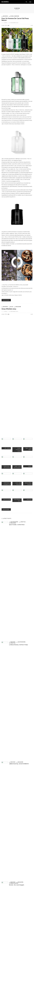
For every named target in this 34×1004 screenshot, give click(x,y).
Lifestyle (22, 521)
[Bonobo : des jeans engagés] (5, 940)
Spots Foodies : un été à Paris (17, 524)
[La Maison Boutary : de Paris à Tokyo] (5, 700)
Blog (11, 306)
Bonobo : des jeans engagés (16, 884)
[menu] (30, 2)
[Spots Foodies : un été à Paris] (5, 580)
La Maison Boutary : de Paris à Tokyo (18, 644)
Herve (5, 22)
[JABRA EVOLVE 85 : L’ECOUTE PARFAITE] (5, 820)
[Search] (26, 2)
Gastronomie (14, 521)
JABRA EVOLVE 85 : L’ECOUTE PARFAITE (19, 763)
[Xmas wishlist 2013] (17, 375)
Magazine (18, 306)
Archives (5, 16)
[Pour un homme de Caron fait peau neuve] (17, 39)
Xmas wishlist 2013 (9, 309)
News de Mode (14, 883)
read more (6, 300)
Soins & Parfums (14, 16)
